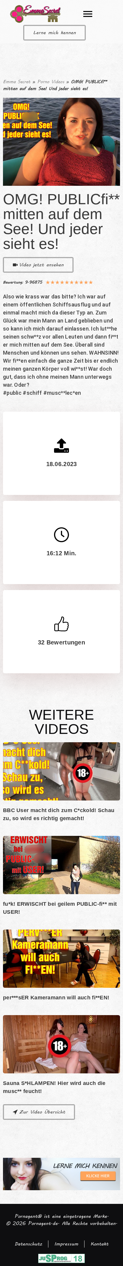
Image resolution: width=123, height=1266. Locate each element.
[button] (87, 14)
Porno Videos (50, 81)
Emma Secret (16, 81)
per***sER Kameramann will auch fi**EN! (56, 998)
